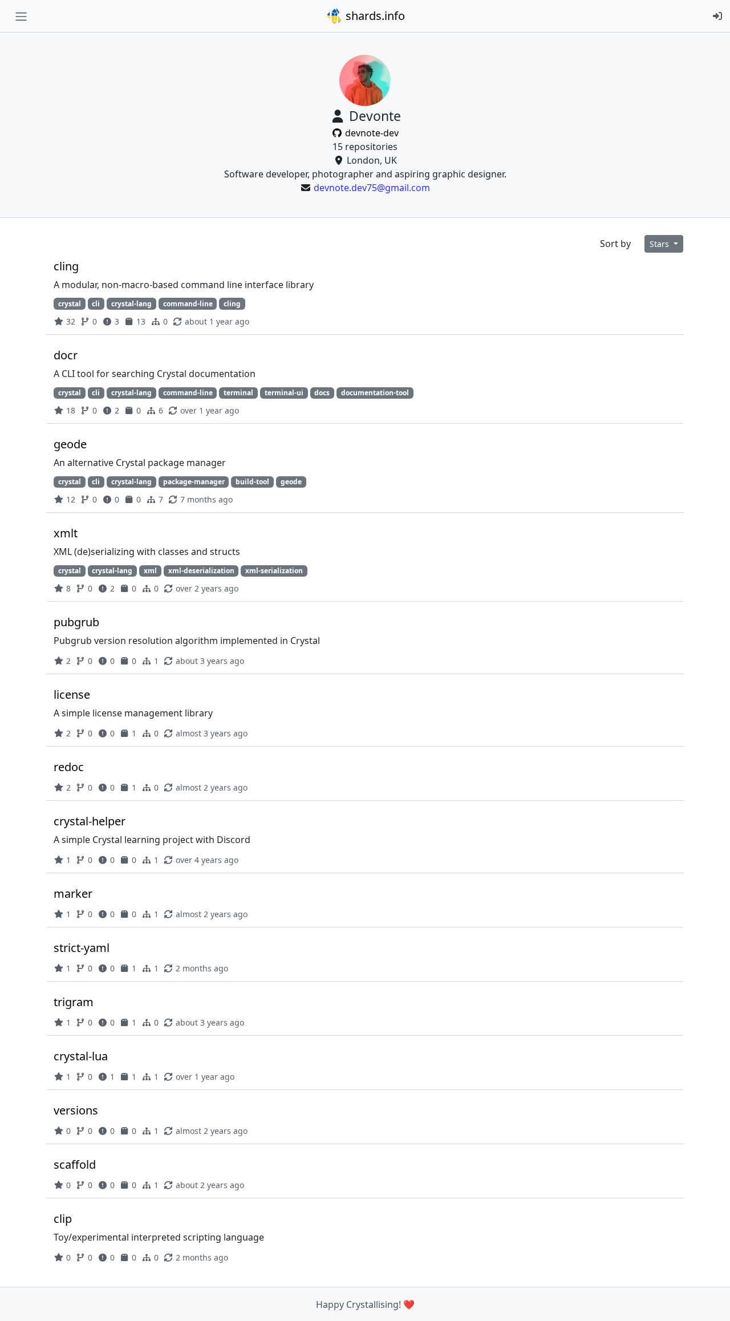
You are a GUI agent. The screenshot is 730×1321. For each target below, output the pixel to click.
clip (63, 1218)
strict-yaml (82, 947)
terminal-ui (284, 393)
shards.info (374, 15)
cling (66, 266)
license (72, 694)
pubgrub (76, 622)
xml (150, 571)
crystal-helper (89, 821)
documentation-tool (375, 393)
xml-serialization (274, 571)
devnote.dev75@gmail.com (372, 187)
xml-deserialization (201, 571)
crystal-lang (131, 304)
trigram (74, 1002)
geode (70, 444)
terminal (238, 393)
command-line (188, 304)
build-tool (252, 482)
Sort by (615, 243)
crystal (69, 304)
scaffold (75, 1164)
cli (96, 304)
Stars (660, 243)
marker (73, 893)
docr (66, 355)
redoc (69, 767)
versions (76, 1110)
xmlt (66, 533)
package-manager (194, 482)
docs (322, 393)
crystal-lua (81, 1056)
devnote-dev (371, 133)
